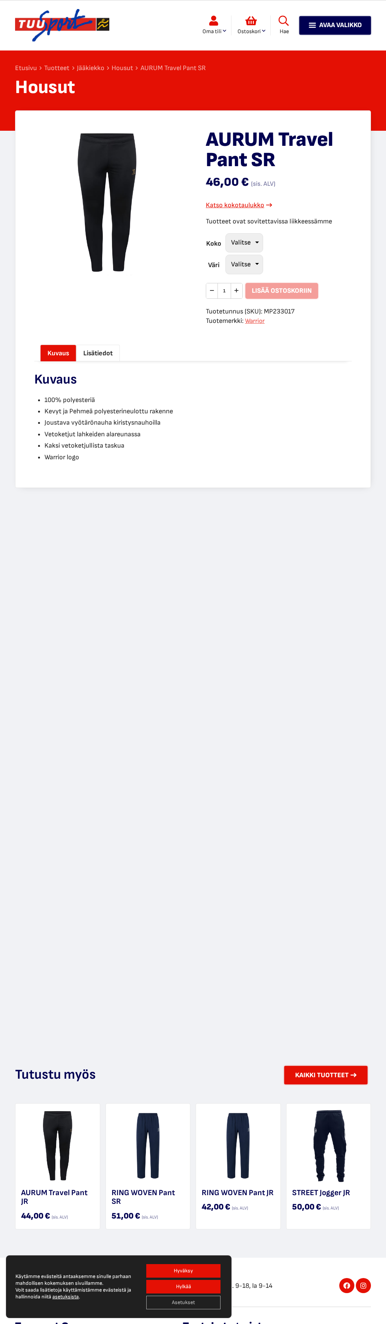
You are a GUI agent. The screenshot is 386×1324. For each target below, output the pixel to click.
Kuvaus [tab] (58, 353)
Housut (122, 68)
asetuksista (65, 1296)
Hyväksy (183, 1270)
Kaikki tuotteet (322, 1075)
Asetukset (183, 1302)
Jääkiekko (90, 68)
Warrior (255, 321)
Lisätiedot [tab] (98, 353)
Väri (213, 265)
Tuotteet (56, 68)
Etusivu (26, 68)
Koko (213, 244)
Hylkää (183, 1286)
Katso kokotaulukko (235, 205)
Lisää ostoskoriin (282, 291)
